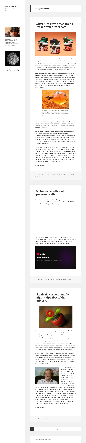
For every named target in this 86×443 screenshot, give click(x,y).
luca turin (53, 279)
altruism (53, 174)
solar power (63, 419)
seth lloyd (64, 279)
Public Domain (16, 70)
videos (69, 279)
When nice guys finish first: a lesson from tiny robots (54, 25)
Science (47, 174)
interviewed (68, 371)
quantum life (59, 279)
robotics (37, 176)
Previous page (32, 429)
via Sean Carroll (43, 237)
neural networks (70, 174)
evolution (57, 174)
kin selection (63, 174)
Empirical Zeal (11, 6)
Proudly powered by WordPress (43, 439)
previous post (42, 202)
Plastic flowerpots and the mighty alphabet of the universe (52, 297)
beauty (52, 419)
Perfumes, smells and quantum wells (49, 192)
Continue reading (41, 165)
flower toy (57, 419)
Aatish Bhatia (8, 39)
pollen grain (9, 69)
